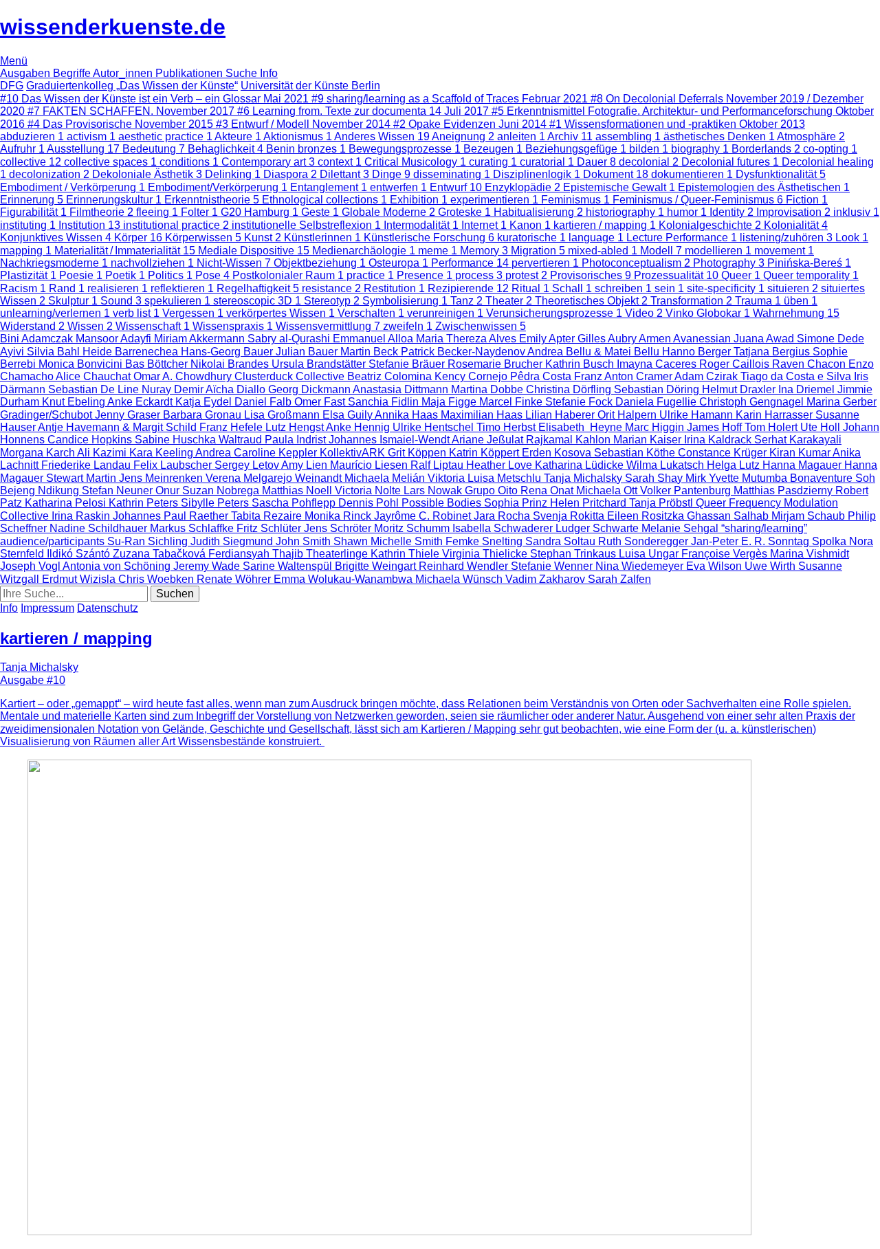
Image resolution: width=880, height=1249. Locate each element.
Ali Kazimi (103, 452)
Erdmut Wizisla (80, 579)
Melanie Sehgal (681, 528)
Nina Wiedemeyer (640, 566)
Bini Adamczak (38, 338)
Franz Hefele (232, 427)
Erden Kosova (558, 452)
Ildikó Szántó (80, 554)
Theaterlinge (338, 554)
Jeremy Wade (208, 566)
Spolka (830, 541)
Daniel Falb (264, 402)
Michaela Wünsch (460, 579)
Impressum (47, 608)
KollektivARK (354, 452)
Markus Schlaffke (193, 528)
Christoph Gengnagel (752, 402)
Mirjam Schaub (809, 516)
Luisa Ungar (650, 554)
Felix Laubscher (173, 465)
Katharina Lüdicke (580, 465)
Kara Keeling (162, 452)
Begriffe (73, 73)
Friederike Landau (87, 465)
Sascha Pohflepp (295, 503)
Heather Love (500, 465)
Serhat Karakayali (798, 439)
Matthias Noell (298, 490)
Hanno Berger (698, 351)
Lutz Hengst (295, 427)
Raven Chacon (810, 364)
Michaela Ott (608, 490)
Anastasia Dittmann (402, 389)
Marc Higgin (656, 427)
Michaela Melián (386, 478)
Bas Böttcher (157, 364)
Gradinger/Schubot (47, 415)
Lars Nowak (434, 490)
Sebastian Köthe (636, 452)
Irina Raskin (82, 516)
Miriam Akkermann (201, 338)
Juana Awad (765, 338)
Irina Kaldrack (719, 439)
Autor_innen (124, 73)
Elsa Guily (348, 415)
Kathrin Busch (581, 364)
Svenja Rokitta (570, 516)
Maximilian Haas (483, 415)
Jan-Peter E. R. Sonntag (751, 541)
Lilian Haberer (561, 415)
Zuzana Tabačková (160, 554)
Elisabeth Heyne (581, 427)
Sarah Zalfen (619, 579)
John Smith (304, 541)
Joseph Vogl (31, 566)
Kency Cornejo (472, 376)
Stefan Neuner (118, 490)
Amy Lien (305, 465)
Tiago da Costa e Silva (797, 376)
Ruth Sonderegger (644, 541)
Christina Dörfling (570, 389)
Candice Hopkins (91, 439)
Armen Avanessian (686, 338)
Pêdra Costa (542, 376)
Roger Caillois (735, 364)
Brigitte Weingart (377, 566)
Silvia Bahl (54, 351)
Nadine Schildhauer (100, 528)
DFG (11, 85)
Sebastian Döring (658, 389)
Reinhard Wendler (465, 566)
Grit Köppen (418, 452)
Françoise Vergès (725, 554)
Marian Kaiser (648, 439)
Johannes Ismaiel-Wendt (390, 439)
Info (269, 73)
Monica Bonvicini (81, 364)
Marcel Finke (512, 402)
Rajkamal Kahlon (569, 439)
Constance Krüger (723, 452)
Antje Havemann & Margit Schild (118, 427)
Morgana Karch (38, 452)
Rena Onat (548, 490)
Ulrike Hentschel (434, 427)
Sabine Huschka (177, 439)
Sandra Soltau (561, 541)
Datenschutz (107, 608)
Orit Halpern (628, 415)
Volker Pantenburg (687, 490)
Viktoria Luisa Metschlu (486, 478)
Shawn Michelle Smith (389, 541)
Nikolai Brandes (231, 364)
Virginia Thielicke (486, 554)
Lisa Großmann (283, 415)
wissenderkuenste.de (113, 26)
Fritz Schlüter (270, 528)
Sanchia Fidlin (384, 402)
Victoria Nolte (369, 490)
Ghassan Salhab (729, 516)
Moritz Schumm (413, 528)
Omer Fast (321, 402)
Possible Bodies (443, 503)
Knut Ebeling (74, 402)
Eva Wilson (715, 566)
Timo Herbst (507, 427)
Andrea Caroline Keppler (257, 452)
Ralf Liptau (438, 465)
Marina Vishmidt (809, 554)
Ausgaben (26, 73)
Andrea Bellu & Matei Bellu (594, 351)
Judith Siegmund (233, 541)
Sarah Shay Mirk (667, 478)
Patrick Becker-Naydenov (464, 351)
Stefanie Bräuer (408, 364)
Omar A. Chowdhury (183, 376)
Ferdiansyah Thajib (257, 554)
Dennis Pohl (370, 503)
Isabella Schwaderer (504, 528)
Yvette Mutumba (749, 478)
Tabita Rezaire (268, 516)
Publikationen (190, 73)
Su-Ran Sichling (148, 541)
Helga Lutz (734, 465)
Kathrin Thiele (406, 554)
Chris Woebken (157, 579)
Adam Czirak (707, 376)
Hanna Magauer (803, 465)
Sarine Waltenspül (289, 566)
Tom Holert (772, 427)
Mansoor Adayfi (115, 338)
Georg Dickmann (310, 389)
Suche (243, 73)
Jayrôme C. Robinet (424, 516)
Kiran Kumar (801, 452)
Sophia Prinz (517, 503)
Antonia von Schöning (118, 566)
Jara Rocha (503, 516)
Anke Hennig (359, 427)
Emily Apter (548, 338)
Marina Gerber (841, 402)
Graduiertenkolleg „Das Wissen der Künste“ (132, 85)
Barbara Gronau (203, 415)
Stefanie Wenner (553, 566)
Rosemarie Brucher (496, 364)
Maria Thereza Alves (467, 338)
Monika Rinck (339, 516)
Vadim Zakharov (546, 579)
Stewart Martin (82, 478)
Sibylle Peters (216, 503)
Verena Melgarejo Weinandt (275, 478)
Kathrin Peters (145, 503)
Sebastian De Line (95, 389)
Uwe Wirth (771, 566)
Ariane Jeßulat (489, 439)
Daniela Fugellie (657, 402)
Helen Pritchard (589, 503)
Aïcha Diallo (237, 389)
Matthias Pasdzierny (784, 490)
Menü (14, 61)
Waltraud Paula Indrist (274, 439)
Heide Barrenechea (131, 351)
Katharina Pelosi (67, 503)
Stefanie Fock (580, 402)
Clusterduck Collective (290, 376)
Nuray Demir (174, 389)
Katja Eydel (204, 402)
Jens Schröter (339, 528)
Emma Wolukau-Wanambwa (344, 579)
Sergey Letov (247, 465)
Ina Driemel (807, 389)
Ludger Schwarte (598, 528)
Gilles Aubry (608, 338)
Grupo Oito (492, 490)
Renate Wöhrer (235, 579)
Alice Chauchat (94, 376)
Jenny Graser (129, 415)
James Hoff (716, 427)
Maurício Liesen (370, 465)
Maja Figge (450, 402)
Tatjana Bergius (773, 351)
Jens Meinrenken (162, 478)
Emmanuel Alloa (374, 338)
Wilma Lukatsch (666, 465)
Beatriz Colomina (390, 376)
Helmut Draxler (740, 389)
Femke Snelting (485, 541)
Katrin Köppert (485, 452)
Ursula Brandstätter (320, 364)
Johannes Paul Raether (172, 516)
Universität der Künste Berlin (310, 85)
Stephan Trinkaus (574, 554)
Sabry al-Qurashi (290, 338)
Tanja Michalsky (584, 478)
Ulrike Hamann (697, 415)
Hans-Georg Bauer (228, 351)
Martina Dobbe (488, 389)
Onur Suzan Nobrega (208, 490)
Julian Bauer (308, 351)
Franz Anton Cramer (624, 376)
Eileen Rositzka (647, 516)
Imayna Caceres (658, 364)
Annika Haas (408, 415)
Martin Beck (370, 351)
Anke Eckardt (141, 402)
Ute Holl (821, 427)
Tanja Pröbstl (662, 503)
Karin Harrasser (775, 415)
